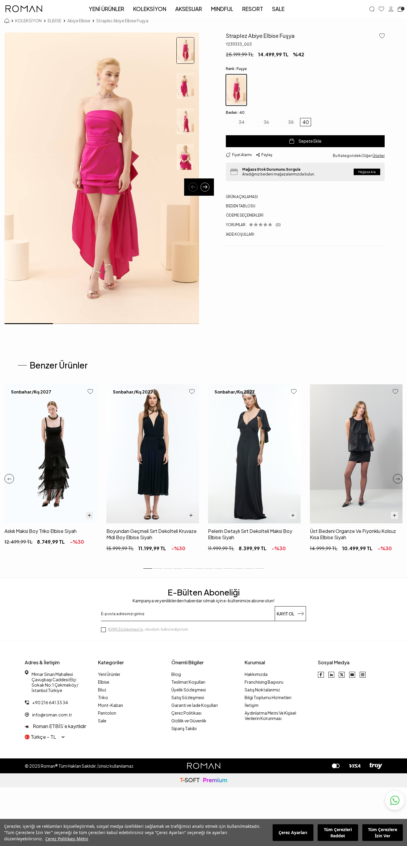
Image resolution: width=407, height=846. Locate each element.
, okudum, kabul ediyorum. (148, 629)
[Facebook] (321, 675)
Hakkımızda (256, 674)
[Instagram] (363, 675)
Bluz (102, 689)
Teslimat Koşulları (188, 682)
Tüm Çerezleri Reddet (338, 833)
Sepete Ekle (310, 141)
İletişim (252, 705)
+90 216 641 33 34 (50, 702)
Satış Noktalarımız (262, 689)
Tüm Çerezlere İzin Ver (382, 833)
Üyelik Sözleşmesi (188, 689)
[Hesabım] (391, 9)
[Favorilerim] (381, 9)
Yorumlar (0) (253, 225)
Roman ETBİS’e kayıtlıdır (59, 726)
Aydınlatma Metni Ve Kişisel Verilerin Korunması (270, 715)
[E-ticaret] (203, 780)
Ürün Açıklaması (242, 197)
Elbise (103, 682)
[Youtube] (352, 675)
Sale (102, 720)
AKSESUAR (188, 8)
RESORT (252, 8)
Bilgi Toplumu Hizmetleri (268, 697)
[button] (193, 187)
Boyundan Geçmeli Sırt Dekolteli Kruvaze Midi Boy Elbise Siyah (151, 534)
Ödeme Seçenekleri (244, 215)
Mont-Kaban (110, 705)
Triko (103, 697)
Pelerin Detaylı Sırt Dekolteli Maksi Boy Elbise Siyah (250, 534)
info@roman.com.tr (52, 714)
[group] (101, 178)
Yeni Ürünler (109, 674)
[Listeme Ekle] (380, 36)
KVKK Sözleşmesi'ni (125, 629)
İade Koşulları (240, 234)
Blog (176, 674)
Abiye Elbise (78, 20)
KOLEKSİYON (149, 8)
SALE (278, 8)
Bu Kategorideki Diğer (359, 155)
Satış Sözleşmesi (187, 697)
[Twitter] (342, 675)
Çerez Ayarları (293, 832)
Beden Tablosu (240, 206)
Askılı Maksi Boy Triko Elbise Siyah (40, 531)
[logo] (23, 9)
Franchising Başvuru (264, 682)
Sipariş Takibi (184, 728)
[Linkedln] (331, 675)
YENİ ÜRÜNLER (106, 8)
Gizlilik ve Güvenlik (188, 720)
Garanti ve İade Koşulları (194, 705)
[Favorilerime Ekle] (90, 391)
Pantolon (107, 713)
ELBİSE (54, 20)
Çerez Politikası (186, 713)
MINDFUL (222, 8)
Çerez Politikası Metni (66, 839)
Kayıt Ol (285, 613)
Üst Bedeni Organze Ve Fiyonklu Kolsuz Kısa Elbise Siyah (353, 534)
